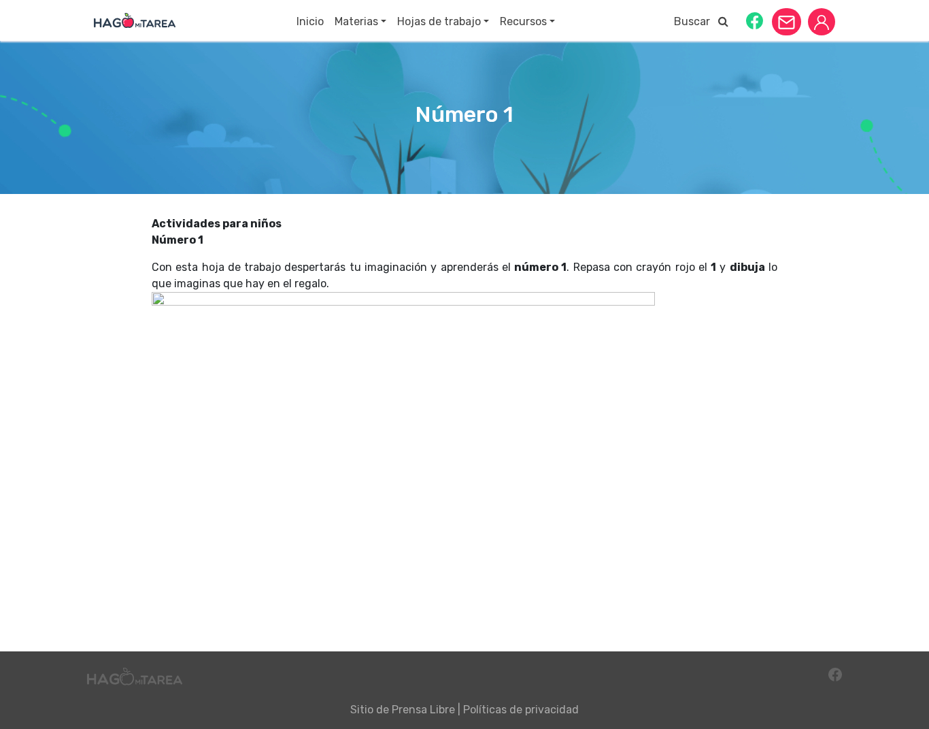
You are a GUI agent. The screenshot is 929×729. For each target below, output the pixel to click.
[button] (754, 20)
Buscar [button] (696, 21)
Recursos (523, 21)
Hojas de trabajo (439, 21)
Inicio (310, 21)
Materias (356, 21)
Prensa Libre (423, 709)
